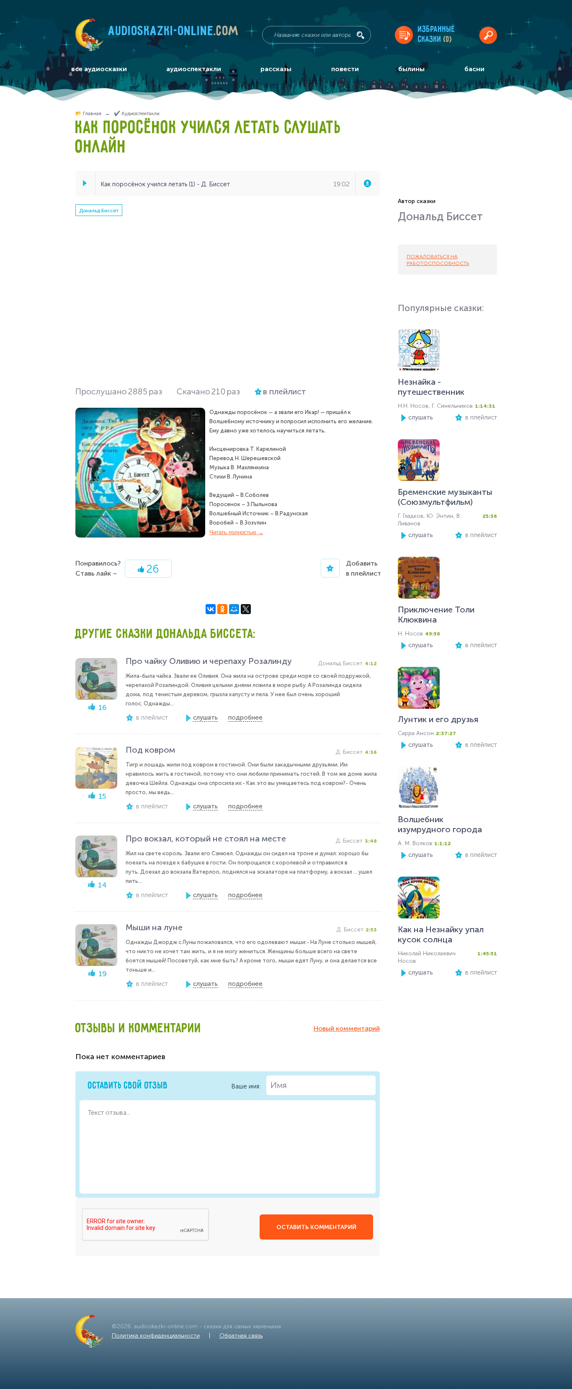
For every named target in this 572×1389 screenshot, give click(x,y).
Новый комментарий (347, 1028)
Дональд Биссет (99, 210)
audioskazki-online (173, 33)
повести (345, 69)
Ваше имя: (246, 1086)
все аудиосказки (99, 69)
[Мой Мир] (234, 609)
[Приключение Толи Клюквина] (419, 579)
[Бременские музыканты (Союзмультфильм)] (419, 462)
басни (474, 69)
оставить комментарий (316, 1227)
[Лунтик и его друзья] (419, 690)
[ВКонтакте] (211, 609)
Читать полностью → (236, 532)
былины (411, 69)
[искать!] (360, 35)
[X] (246, 609)
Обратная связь (241, 1335)
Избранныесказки (436, 34)
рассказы (275, 69)
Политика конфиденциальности (156, 1335)
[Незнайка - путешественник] (419, 352)
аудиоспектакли (193, 69)
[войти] (488, 35)
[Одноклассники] (222, 609)
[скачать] (367, 183)
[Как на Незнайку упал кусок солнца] (419, 899)
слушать (420, 417)
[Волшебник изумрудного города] (419, 789)
